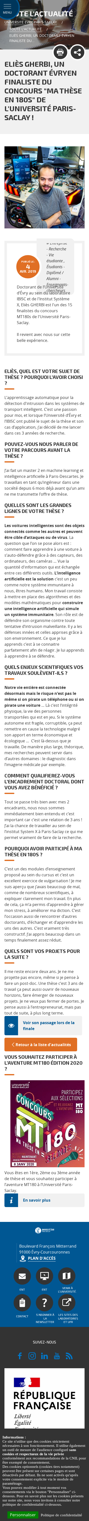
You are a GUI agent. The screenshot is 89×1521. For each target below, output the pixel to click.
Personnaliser (23, 1515)
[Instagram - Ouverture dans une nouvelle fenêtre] (32, 1358)
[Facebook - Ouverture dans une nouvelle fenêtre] (19, 1358)
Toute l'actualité (25, 29)
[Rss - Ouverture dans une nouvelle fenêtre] (69, 1358)
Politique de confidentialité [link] (61, 1515)
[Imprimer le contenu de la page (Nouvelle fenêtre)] (60, 52)
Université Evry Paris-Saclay (30, 22)
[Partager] (77, 52)
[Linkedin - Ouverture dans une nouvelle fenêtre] (44, 1358)
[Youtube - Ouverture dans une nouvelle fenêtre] (57, 1358)
